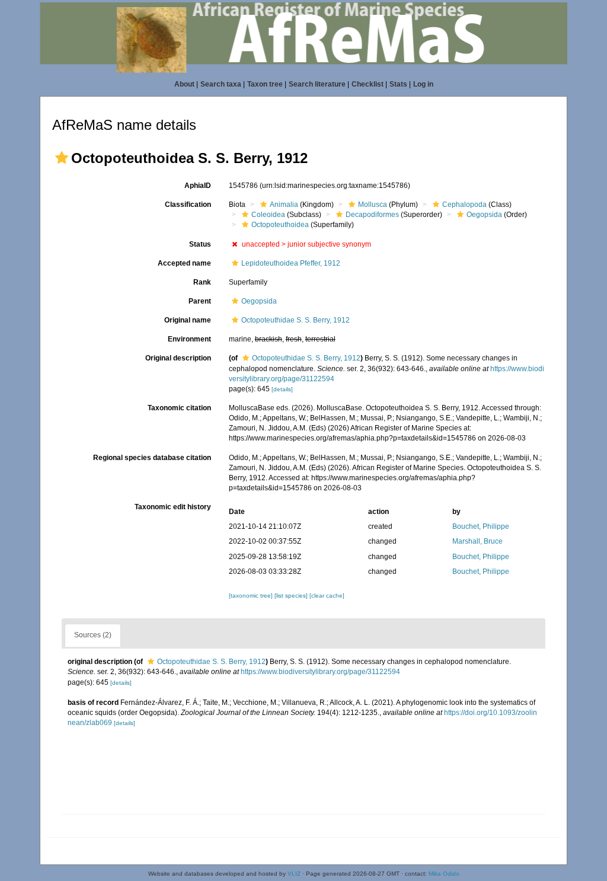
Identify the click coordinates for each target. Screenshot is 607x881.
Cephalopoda (464, 204)
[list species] (291, 595)
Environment (189, 339)
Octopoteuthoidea (280, 225)
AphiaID (197, 185)
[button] (61, 158)
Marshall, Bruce (477, 541)
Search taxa (220, 84)
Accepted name (184, 263)
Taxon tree (265, 84)
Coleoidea (268, 214)
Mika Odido (444, 873)
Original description (178, 358)
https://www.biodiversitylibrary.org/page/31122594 (320, 672)
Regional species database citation (152, 458)
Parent (200, 301)
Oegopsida (484, 214)
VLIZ (294, 873)
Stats (398, 84)
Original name (187, 320)
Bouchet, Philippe (480, 526)
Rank (202, 282)
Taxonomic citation (179, 408)
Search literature (317, 84)
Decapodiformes (372, 214)
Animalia (284, 204)
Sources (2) (92, 635)
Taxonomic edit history (173, 507)
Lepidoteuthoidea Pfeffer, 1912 (290, 263)
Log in (423, 84)
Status (200, 244)
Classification (188, 204)
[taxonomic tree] (251, 595)
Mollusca (372, 204)
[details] (282, 389)
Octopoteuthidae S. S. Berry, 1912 (295, 320)
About (184, 84)
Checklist (368, 84)
